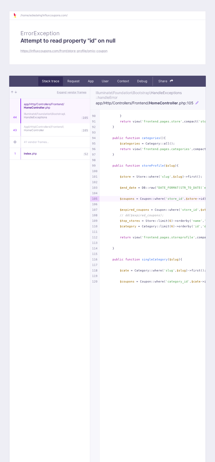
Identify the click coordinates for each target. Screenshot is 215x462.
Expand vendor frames (71, 92)
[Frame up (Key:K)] (12, 92)
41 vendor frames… (36, 142)
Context (123, 81)
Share (163, 81)
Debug (142, 81)
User (105, 81)
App (91, 81)
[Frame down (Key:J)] (15, 92)
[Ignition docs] (16, 15)
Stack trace (50, 81)
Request (73, 81)
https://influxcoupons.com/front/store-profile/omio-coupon (64, 51)
